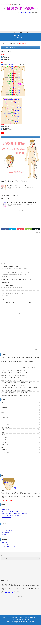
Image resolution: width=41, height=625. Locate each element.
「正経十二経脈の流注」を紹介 (7, 285)
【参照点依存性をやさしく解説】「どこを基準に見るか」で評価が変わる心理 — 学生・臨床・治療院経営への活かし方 (20, 364)
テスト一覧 (25, 617)
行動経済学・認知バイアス (20, 419)
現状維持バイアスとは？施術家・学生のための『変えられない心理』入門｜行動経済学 (15, 375)
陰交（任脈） (11, 64)
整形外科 (20, 422)
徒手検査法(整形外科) (21, 427)
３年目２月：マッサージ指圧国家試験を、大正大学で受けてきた (12, 511)
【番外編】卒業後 (21, 417)
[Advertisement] (20, 23)
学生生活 (20, 405)
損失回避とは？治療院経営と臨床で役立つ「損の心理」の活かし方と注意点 (13, 370)
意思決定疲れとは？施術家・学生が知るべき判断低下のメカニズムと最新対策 (14, 372)
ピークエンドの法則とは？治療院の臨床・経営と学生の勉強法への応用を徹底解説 (14, 392)
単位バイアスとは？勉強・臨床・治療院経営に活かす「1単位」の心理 (12, 380)
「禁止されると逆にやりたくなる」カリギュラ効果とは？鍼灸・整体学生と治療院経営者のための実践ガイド (19, 387)
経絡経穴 (16, 617)
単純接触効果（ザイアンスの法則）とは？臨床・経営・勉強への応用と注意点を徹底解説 (16, 390)
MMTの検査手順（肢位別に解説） (7, 528)
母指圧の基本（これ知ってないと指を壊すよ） (9, 547)
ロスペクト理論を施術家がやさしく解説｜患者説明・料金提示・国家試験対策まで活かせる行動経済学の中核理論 (20, 367)
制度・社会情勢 (20, 439)
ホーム (20, 309)
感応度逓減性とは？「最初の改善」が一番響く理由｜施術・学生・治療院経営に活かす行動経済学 (17, 361)
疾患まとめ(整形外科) (21, 424)
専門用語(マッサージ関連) (20, 444)
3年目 (21, 414)
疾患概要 (20, 617)
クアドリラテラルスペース (6, 544)
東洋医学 (20, 447)
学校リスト (13, 619)
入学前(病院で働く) (21, 407)
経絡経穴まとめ (4, 542)
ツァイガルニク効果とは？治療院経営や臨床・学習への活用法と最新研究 (13, 385)
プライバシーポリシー (25, 619)
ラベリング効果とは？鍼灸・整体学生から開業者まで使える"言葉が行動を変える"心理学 (16, 382)
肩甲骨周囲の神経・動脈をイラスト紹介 (8, 546)
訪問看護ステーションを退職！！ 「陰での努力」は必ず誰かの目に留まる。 (14, 513)
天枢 (3, 64)
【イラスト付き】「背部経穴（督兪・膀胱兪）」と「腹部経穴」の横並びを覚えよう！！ (17, 272)
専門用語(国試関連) (20, 449)
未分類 (20, 402)
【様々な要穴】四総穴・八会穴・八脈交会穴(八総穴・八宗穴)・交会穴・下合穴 (16, 279)
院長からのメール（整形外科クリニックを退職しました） (11, 515)
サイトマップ (11, 617)
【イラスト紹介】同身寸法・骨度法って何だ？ (10, 266)
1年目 (21, 410)
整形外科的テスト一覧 (5, 527)
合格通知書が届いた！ (5, 507)
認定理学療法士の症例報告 (20, 452)
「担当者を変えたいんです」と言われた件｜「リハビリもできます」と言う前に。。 (15, 377)
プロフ (7, 617)
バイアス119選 (30, 617)
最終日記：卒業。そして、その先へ (8, 509)
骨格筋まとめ (36, 617)
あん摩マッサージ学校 (20, 432)
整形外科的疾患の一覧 (5, 532)
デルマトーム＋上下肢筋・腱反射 (7, 530)
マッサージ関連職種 (20, 437)
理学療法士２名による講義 (6, 517)
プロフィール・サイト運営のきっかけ (8, 500)
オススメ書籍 (18, 619)
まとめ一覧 (20, 434)
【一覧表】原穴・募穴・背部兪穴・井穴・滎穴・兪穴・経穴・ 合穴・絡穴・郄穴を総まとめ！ (19, 292)
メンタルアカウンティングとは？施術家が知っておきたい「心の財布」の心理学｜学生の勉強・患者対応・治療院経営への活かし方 (20, 358)
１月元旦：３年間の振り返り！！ (7, 518)
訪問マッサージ (20, 442)
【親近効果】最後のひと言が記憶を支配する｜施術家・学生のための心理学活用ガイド (15, 395)
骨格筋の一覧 (4, 534)
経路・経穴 (38, 232)
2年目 (21, 412)
